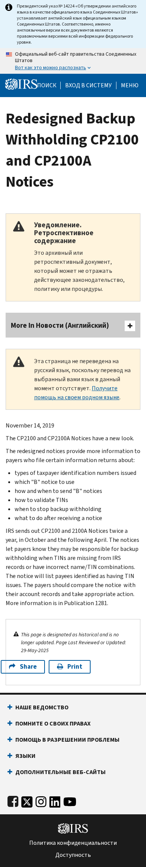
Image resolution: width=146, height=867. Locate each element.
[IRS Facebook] (12, 800)
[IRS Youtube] (69, 800)
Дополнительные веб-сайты (60, 772)
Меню (130, 85)
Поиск (47, 85)
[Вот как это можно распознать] (73, 61)
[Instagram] (41, 800)
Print (74, 666)
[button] (88, 85)
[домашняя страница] (21, 84)
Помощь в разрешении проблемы (67, 740)
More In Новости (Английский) (60, 325)
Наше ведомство (42, 707)
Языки (25, 756)
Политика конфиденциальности (73, 843)
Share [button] (28, 666)
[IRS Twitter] (27, 800)
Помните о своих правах (53, 723)
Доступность (73, 855)
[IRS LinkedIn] (55, 800)
